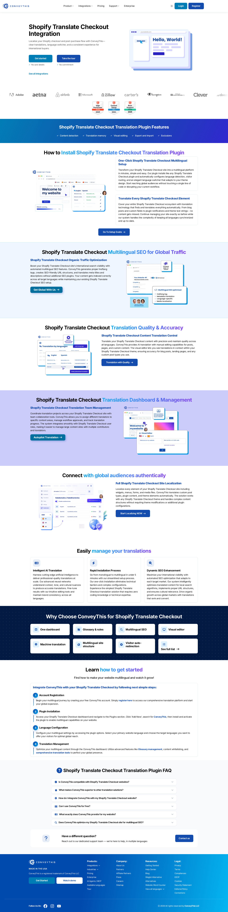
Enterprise (129, 6)
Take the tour (68, 58)
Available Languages (96, 885)
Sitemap (120, 885)
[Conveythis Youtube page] (59, 906)
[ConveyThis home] (16, 6)
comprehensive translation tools (53, 752)
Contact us (184, 838)
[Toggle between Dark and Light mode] (172, 6)
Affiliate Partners (123, 873)
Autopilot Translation (46, 437)
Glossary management (150, 749)
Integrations (84, 6)
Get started (40, 58)
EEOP (177, 877)
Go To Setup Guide (112, 232)
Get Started (42, 880)
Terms (177, 869)
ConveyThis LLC (192, 906)
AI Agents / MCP (94, 881)
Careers (119, 881)
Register (196, 6)
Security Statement (183, 885)
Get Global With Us (45, 289)
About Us (120, 865)
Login (181, 6)
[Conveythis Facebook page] (45, 906)
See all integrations (38, 73)
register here (125, 700)
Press (118, 877)
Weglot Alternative (153, 877)
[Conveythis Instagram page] (52, 906)
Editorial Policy (181, 889)
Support (113, 6)
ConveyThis (160, 716)
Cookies (178, 881)
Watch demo (69, 880)
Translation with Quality (118, 362)
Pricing (100, 6)
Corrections (180, 893)
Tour (89, 889)
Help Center (150, 869)
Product (67, 6)
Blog (147, 873)
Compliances (180, 873)
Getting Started (152, 865)
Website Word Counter (155, 885)
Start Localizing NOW (131, 513)
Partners (120, 869)
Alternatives (150, 881)
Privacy (178, 865)
